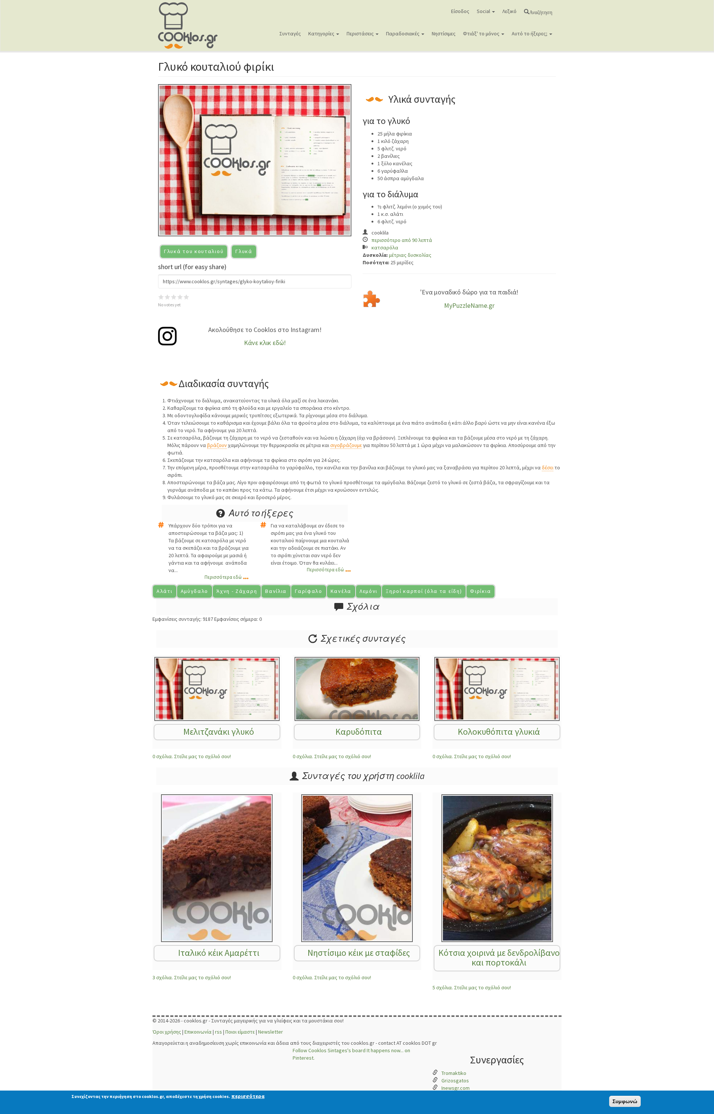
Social (484, 11)
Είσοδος (460, 11)
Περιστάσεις (361, 33)
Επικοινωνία (198, 1031)
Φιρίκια (480, 591)
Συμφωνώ (624, 1101)
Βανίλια (276, 591)
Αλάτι (165, 591)
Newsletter (270, 1031)
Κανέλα (341, 591)
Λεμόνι (368, 591)
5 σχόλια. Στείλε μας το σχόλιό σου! (471, 987)
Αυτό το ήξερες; (530, 33)
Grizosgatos (455, 1080)
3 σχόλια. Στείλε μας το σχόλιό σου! (191, 977)
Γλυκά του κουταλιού (193, 251)
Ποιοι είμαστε (240, 1031)
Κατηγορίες (321, 33)
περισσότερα (247, 1096)
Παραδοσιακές (403, 33)
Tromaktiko (453, 1073)
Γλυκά (244, 251)
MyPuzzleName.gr (469, 305)
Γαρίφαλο (308, 591)
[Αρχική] (190, 25)
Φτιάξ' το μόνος (482, 33)
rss (218, 1031)
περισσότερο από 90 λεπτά (402, 240)
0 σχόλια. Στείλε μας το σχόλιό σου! (191, 756)
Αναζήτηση (540, 12)
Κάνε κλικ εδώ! (265, 342)
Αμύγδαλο (195, 591)
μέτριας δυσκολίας (410, 255)
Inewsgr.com (455, 1088)
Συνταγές (290, 33)
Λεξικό (509, 11)
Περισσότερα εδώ (223, 577)
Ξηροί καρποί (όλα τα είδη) (424, 591)
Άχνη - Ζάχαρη (236, 591)
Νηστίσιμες (444, 33)
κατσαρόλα (385, 247)
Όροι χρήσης (166, 1031)
